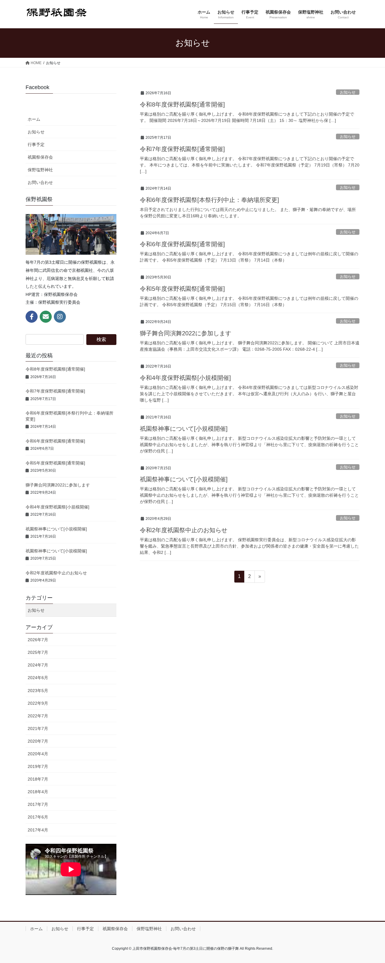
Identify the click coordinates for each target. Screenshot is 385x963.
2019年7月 (38, 766)
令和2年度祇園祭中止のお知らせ (183, 530)
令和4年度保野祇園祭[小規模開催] (185, 377)
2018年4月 (38, 791)
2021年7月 (38, 728)
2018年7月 (38, 779)
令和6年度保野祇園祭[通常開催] (182, 244)
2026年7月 (38, 639)
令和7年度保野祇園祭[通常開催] (182, 149)
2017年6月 (38, 817)
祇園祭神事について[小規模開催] (184, 428)
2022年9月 (38, 703)
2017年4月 (38, 830)
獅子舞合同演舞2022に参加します (185, 333)
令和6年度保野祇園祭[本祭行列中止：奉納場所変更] (209, 200)
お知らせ (348, 92)
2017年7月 (38, 804)
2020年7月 (38, 741)
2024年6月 (38, 677)
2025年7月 (38, 652)
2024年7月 (38, 665)
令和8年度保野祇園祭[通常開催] (182, 104)
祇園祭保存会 (40, 157)
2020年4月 (38, 753)
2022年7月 (38, 715)
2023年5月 (38, 690)
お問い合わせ (40, 182)
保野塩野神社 (40, 169)
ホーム (34, 119)
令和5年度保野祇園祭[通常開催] (182, 288)
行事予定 (36, 144)
